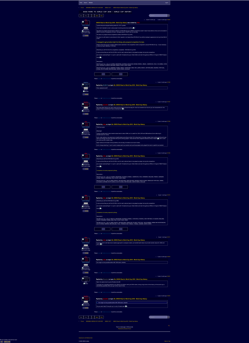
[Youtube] (87, 335)
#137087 (168, 101)
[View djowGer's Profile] (86, 104)
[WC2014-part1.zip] (100, 74)
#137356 (168, 153)
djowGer (86, 102)
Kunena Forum (127, 328)
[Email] (91, 335)
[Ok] (1, 342)
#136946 (168, 19)
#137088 (168, 121)
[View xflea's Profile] (86, 22)
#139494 (168, 295)
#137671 (168, 237)
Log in (99, 78)
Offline (86, 28)
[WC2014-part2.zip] (118, 74)
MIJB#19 (86, 82)
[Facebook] (80, 335)
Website (91, 2)
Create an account (106, 78)
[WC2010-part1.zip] (100, 187)
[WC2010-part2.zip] (118, 187)
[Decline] (7, 342)
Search (85, 2)
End (101, 15)
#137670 (168, 195)
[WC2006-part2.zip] (118, 229)
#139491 (168, 276)
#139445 (168, 256)
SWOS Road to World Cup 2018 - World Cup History (111, 22)
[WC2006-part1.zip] (100, 229)
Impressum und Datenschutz (85, 337)
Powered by (121, 328)
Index (81, 2)
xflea (86, 20)
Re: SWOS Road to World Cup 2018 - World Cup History (130, 85)
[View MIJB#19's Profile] (86, 85)
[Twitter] (84, 335)
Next (97, 15)
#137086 (168, 82)
